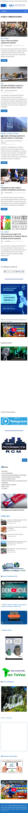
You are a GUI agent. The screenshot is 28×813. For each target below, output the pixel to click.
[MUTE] (17, 271)
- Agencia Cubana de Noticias (8, 484)
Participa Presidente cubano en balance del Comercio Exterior (12, 87)
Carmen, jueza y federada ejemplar (15, 534)
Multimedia (15, 133)
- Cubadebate (4, 483)
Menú (4, 11)
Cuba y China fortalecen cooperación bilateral (9, 42)
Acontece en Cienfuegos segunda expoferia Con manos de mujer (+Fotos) (17, 520)
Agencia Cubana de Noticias (11, 90)
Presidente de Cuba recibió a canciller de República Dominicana (13, 189)
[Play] (5, 271)
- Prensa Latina (5, 486)
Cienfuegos (4, 133)
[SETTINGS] (23, 271)
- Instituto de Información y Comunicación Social (14, 481)
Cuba (2, 38)
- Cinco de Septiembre (7, 473)
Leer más (4, 60)
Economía (6, 38)
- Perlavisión (4, 471)
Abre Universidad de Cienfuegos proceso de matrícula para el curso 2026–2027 (17, 542)
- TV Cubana (4, 488)
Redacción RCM (8, 45)
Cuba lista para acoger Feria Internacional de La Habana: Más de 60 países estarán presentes (14, 236)
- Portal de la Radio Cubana (8, 479)
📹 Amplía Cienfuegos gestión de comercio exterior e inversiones (13, 137)
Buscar (24, 460)
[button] (14, 353)
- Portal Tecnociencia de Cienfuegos (10, 477)
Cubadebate (8, 241)
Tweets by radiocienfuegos (8, 412)
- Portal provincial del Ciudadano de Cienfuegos (13, 475)
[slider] (10, 271)
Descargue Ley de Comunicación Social (13, 510)
